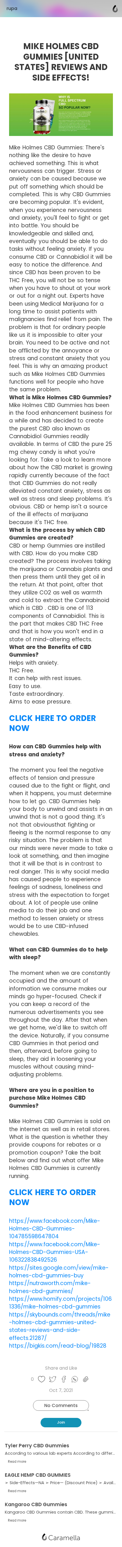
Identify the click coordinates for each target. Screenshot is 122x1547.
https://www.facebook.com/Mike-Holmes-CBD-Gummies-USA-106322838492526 (54, 1252)
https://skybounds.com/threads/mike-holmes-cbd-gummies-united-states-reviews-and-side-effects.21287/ (59, 1326)
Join (61, 1422)
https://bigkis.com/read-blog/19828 (57, 1346)
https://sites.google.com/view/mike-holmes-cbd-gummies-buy (59, 1271)
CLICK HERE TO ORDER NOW (52, 723)
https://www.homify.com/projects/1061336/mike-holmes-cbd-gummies (60, 1302)
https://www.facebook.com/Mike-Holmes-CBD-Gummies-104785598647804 (54, 1229)
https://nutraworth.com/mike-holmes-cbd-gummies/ (50, 1287)
